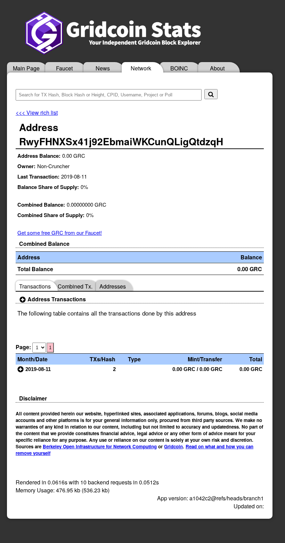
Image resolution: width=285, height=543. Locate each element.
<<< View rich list (37, 113)
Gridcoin (173, 446)
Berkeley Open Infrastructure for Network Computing (100, 446)
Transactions (35, 286)
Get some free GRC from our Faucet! (59, 232)
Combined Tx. (75, 286)
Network (141, 68)
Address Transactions (56, 299)
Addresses (112, 286)
